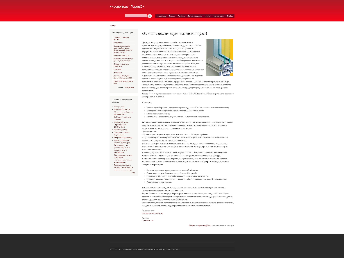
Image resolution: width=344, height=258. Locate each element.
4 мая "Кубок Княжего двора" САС (123, 82)
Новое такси (118, 72)
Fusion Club (117, 69)
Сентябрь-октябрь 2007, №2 (152, 213)
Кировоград (161, 16)
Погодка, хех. (119, 107)
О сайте (230, 16)
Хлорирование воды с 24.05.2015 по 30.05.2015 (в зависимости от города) (123, 167)
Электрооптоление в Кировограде (122, 133)
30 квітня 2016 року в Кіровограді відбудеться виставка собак (123, 111)
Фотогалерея (219, 16)
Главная (113, 25)
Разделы (181, 16)
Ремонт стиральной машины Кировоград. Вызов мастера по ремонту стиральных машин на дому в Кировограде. (122, 146)
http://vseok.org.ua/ (161, 249)
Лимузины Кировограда (123, 137)
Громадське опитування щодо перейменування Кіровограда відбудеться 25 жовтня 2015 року (123, 49)
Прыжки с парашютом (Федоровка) (121, 65)
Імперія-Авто (118, 42)
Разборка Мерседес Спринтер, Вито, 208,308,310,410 (121, 124)
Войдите (192, 225)
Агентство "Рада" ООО (121, 55)
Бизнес (172, 16)
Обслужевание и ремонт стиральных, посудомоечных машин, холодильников (123, 158)
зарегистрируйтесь (204, 225)
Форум (207, 16)
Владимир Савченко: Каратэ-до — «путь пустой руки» (124, 59)
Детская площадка (195, 16)
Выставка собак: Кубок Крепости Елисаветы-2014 (123, 77)
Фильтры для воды (121, 130)
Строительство (147, 220)
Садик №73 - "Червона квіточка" (121, 38)
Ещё (133, 172)
